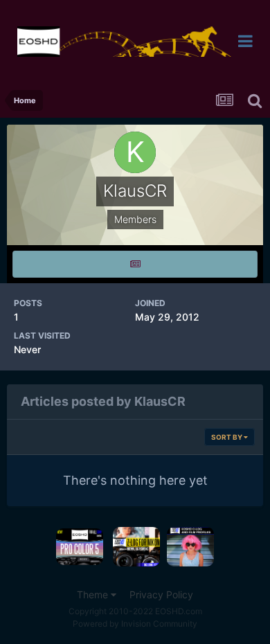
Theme (94, 594)
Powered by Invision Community (135, 623)
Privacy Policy (161, 594)
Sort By (227, 437)
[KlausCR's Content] (135, 264)
